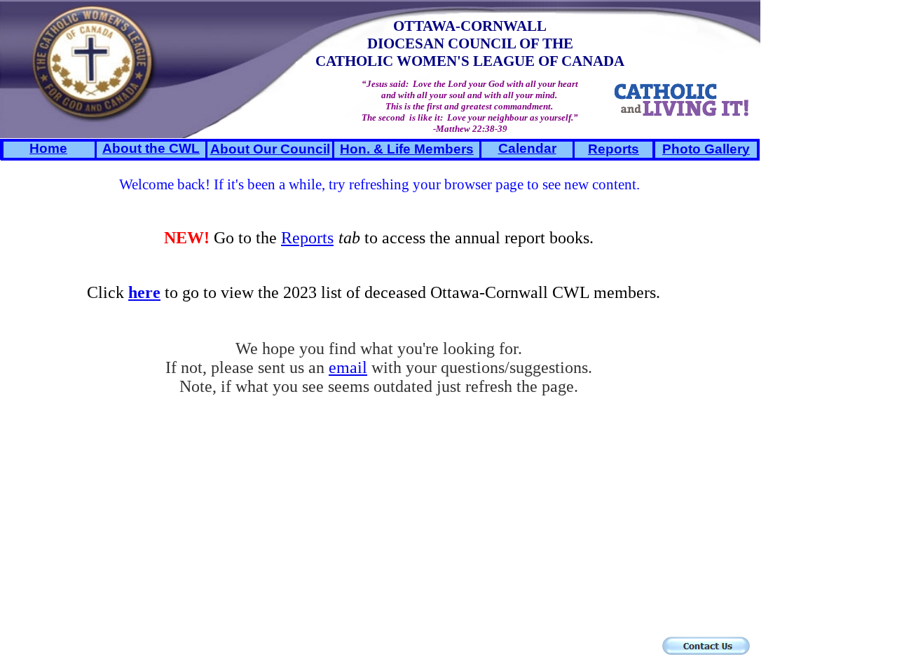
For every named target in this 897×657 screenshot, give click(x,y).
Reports (307, 238)
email (348, 367)
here (144, 292)
